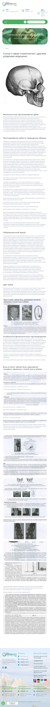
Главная (16, 38)
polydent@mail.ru (25, 665)
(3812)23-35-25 (39, 691)
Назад (6, 48)
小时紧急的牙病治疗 (38, 660)
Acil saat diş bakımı (38, 663)
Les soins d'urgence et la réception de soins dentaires (41, 667)
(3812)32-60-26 (8, 691)
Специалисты (6, 354)
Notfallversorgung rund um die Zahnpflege (40, 657)
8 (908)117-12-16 (25, 662)
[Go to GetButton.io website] (3, 705)
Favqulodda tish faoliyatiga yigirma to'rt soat (40, 671)
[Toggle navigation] (6, 22)
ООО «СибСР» (37, 701)
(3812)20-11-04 (24, 691)
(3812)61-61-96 (24, 659)
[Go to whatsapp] (3, 703)
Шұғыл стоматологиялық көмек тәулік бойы (40, 676)
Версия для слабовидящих (36, 22)
